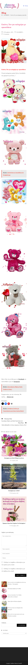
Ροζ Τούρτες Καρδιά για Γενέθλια (14, 588)
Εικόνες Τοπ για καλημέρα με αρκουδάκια (19, 15)
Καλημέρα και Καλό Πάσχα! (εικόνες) (14, 458)
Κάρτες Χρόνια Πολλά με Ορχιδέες (14, 601)
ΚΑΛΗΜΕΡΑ (20, 32)
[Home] (1, 15)
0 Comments (6, 34)
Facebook (21, 379)
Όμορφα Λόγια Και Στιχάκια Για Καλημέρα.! (14, 523)
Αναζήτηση (3, 622)
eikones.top (10, 397)
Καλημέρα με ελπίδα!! (14, 490)
